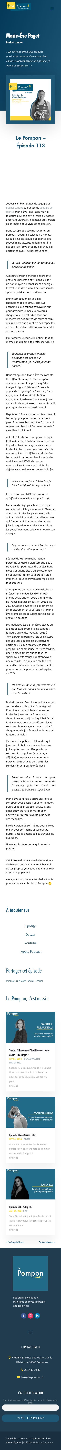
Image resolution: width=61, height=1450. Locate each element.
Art (26, 1211)
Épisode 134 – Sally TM (20, 1207)
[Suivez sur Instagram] (30, 1316)
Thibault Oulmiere (43, 1442)
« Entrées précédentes (15, 1242)
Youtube (31, 943)
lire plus (13, 1085)
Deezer (30, 935)
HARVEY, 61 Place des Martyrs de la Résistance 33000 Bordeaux (32, 1360)
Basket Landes (14, 207)
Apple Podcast (31, 952)
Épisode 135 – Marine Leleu (22, 1135)
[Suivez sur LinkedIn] (37, 1316)
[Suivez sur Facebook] (23, 1316)
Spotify (30, 926)
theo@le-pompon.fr (32, 1377)
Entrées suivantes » (47, 1242)
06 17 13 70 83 (32, 1369)
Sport (27, 1139)
